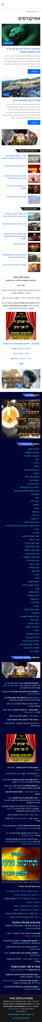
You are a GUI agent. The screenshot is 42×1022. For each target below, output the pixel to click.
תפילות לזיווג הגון (33, 694)
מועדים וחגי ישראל (31, 522)
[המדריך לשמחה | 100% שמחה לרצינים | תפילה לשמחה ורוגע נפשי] (34, 159)
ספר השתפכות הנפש (30, 536)
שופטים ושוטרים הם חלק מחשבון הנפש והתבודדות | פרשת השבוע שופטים (14, 236)
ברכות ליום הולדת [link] (28, 835)
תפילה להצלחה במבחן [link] (19, 970)
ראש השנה (34, 599)
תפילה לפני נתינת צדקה (18, 308)
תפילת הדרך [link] (33, 704)
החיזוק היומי (34, 480)
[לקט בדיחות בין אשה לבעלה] (34, 199)
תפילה (36, 630)
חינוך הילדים (13, 788)
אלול (37, 459)
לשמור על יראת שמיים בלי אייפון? (14, 265)
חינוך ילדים (34, 501)
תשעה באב (34, 651)
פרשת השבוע (33, 581)
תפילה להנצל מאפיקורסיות (26, 100)
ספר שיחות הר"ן (32, 560)
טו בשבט (35, 512)
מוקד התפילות (25, 1014)
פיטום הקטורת (34, 949)
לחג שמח (23, 910)
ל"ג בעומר (35, 519)
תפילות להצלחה (30, 989)
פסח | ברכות (33, 910)
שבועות (36, 606)
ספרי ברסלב (34, 564)
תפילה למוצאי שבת (30, 959)
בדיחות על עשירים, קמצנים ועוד (15, 166)
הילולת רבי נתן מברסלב (29, 487)
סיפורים (36, 533)
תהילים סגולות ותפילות (30, 616)
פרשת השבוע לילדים (31, 585)
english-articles (32, 452)
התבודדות (35, 494)
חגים (37, 498)
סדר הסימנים (33, 917)
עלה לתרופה (34, 567)
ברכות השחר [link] (29, 712)
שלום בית (35, 613)
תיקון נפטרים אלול (20, 244)
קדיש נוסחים (34, 592)
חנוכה (36, 508)
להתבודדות (21, 782)
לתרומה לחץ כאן (13, 1009)
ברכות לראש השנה (31, 470)
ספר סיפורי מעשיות (31, 557)
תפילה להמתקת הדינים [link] (26, 828)
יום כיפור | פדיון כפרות (29, 895)
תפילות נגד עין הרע (31, 648)
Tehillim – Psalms (31, 456)
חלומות (36, 505)
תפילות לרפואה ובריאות (29, 644)
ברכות (36, 466)
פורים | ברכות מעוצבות (29, 906)
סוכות (36, 529)
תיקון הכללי (34, 620)
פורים (37, 574)
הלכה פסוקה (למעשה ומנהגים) (26, 491)
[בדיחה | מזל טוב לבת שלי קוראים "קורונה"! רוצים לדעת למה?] (34, 179)
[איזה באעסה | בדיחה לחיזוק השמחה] (34, 189)
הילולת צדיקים (33, 484)
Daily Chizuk (33, 449)
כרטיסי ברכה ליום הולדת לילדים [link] (22, 842)
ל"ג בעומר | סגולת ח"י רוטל (27, 898)
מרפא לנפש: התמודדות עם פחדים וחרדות (22, 526)
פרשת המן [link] (24, 688)
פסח (37, 578)
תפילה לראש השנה (17, 917)
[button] (21, 344)
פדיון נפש (35, 571)
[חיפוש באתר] (39, 5)
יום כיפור (35, 515)
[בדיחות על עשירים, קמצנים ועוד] (34, 169)
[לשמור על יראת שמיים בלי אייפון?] (34, 268)
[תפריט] (3, 5)
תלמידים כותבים (32, 627)
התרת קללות (18, 925)
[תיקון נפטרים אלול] (34, 247)
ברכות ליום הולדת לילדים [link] (22, 841)
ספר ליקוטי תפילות (31, 550)
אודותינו (15, 1018)
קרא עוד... (34, 71)
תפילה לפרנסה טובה (30, 641)
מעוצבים (8, 913)
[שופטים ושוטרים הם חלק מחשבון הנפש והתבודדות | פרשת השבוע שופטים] (34, 237)
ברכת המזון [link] (33, 697)
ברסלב (36, 473)
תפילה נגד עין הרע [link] (33, 928)
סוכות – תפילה (32, 902)
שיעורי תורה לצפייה (31, 609)
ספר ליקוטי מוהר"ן (32, 543)
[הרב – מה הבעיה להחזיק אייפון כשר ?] (34, 227)
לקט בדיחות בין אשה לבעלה (16, 197)
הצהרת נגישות (21, 1011)
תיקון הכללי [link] (33, 716)
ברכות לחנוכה (32, 891)
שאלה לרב (35, 602)
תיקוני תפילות (33, 623)
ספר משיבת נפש (32, 553)
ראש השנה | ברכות (30, 913)
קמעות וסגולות (33, 595)
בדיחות (36, 463)
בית (37, 11)
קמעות (37, 977)
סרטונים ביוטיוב (21, 818)
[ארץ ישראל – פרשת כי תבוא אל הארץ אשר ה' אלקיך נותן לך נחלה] (34, 217)
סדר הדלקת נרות (12, 891)
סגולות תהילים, (14, 980)
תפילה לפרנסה (12, 685)
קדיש (37, 588)
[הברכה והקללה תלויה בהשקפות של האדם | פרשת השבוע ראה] (34, 258)
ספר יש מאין (34, 540)
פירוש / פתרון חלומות (21, 943)
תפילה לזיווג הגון (32, 637)
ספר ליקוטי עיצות (32, 547)
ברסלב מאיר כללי (32, 477)
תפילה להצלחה (33, 634)
